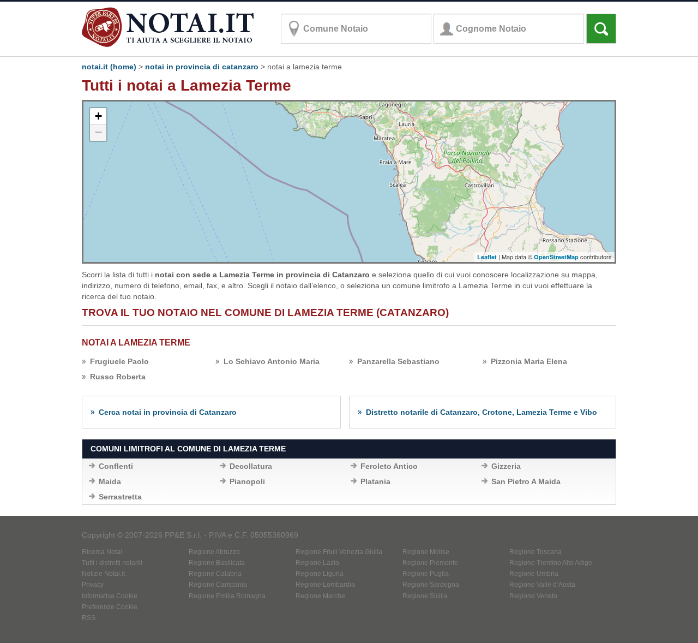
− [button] (98, 132)
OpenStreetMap (556, 257)
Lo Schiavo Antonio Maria (272, 361)
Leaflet (487, 257)
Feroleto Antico (389, 466)
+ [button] (98, 116)
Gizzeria (506, 466)
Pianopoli (247, 481)
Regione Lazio (317, 563)
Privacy (93, 584)
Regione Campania (218, 584)
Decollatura (251, 466)
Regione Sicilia (425, 596)
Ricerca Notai (102, 552)
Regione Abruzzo (214, 552)
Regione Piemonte (430, 563)
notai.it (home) (109, 66)
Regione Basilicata (217, 563)
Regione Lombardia (325, 584)
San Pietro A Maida (526, 481)
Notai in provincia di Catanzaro (201, 66)
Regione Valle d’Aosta (542, 584)
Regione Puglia (425, 573)
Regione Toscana (535, 552)
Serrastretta (120, 496)
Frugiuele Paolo (119, 361)
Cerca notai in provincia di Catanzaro (168, 412)
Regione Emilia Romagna (227, 596)
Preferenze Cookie (109, 607)
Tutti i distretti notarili (112, 563)
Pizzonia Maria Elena (529, 361)
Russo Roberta (118, 376)
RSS (88, 618)
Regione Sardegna (430, 584)
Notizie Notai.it (103, 573)
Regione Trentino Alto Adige (550, 563)
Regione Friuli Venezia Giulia (339, 552)
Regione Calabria (215, 573)
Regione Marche (320, 596)
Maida (110, 481)
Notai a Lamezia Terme (136, 342)
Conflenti (116, 466)
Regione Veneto (533, 596)
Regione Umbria (533, 573)
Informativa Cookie (109, 596)
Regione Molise (425, 552)
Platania (375, 481)
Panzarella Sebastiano (398, 361)
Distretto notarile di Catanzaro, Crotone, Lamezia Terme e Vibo (481, 412)
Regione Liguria (320, 573)
